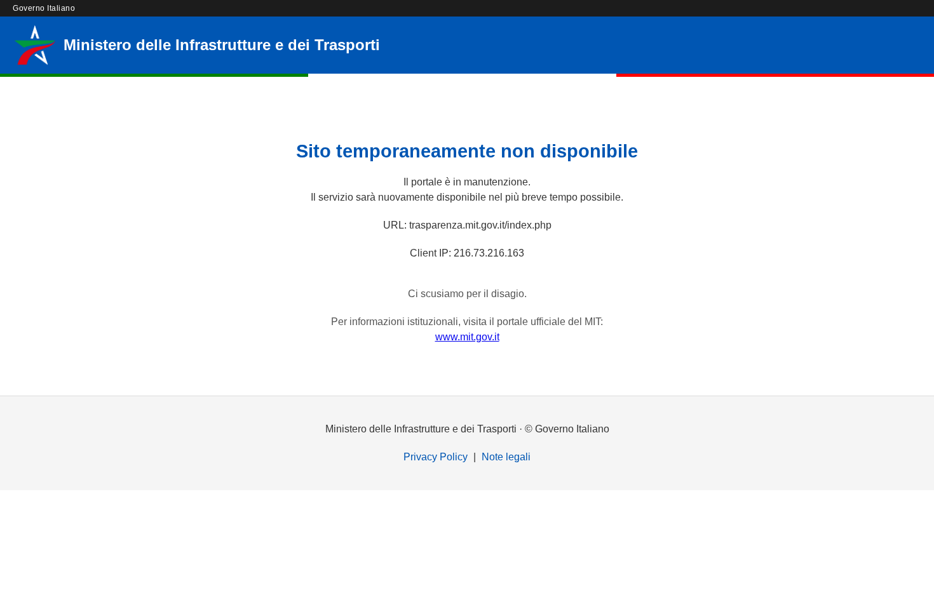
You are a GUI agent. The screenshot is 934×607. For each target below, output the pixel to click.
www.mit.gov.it (467, 336)
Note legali (506, 456)
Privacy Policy (435, 456)
